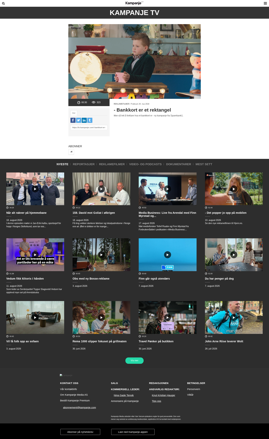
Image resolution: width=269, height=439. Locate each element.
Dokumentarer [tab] (178, 164)
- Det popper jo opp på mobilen (225, 212)
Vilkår (190, 394)
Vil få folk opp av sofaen (22, 341)
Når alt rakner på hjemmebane (26, 212)
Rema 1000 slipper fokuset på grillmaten (100, 341)
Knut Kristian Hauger (163, 395)
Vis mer (134, 360)
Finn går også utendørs (154, 278)
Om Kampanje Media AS (74, 394)
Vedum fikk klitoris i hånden (25, 278)
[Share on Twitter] (78, 120)
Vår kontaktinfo (68, 389)
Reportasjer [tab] (84, 164)
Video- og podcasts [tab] (145, 164)
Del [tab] (73, 113)
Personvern (193, 389)
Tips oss (156, 401)
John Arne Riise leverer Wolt (224, 341)
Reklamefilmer (121, 104)
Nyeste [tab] (62, 164)
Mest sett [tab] (204, 164)
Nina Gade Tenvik (124, 395)
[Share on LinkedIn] (84, 120)
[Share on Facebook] (73, 120)
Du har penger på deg (219, 278)
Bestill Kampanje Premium (75, 400)
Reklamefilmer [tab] (112, 164)
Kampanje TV (134, 13)
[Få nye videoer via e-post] (71, 152)
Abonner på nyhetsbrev (80, 432)
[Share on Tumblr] (89, 120)
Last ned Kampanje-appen (133, 432)
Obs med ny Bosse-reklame (91, 278)
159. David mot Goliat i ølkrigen (94, 212)
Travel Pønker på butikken (156, 341)
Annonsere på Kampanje (125, 401)
